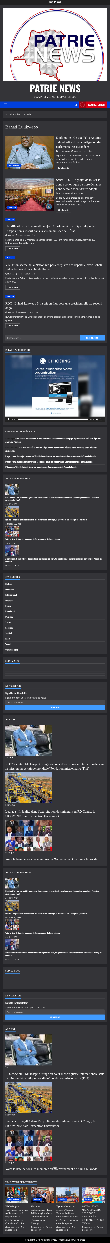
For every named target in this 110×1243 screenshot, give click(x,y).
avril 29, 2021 (12, 504)
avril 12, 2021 (12, 543)
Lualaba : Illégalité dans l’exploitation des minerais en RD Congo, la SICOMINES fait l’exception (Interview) (46, 519)
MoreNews (64, 1239)
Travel (7, 644)
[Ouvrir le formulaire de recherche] (76, 104)
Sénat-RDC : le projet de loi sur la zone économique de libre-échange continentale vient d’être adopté (29, 194)
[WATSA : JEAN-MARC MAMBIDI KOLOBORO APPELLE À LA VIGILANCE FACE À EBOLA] (93, 1195)
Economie (9, 589)
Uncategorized (11, 649)
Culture (8, 584)
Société (8, 633)
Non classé (10, 611)
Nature (8, 606)
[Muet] (97, 419)
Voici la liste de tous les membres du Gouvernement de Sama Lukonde (65, 456)
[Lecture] (9, 419)
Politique (12, 207)
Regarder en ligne (96, 104)
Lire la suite (64, 168)
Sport (7, 638)
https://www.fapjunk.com (16, 461)
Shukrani (10, 235)
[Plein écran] (101, 419)
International (14, 165)
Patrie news (55, 88)
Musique (9, 600)
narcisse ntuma (64, 151)
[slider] (53, 419)
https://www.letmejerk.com (17, 456)
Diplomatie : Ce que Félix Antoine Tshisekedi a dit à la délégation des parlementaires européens (29, 152)
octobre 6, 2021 (13, 523)
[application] (55, 388)
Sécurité (9, 627)
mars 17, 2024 (12, 565)
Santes (8, 622)
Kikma (8, 467)
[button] (5, 105)
